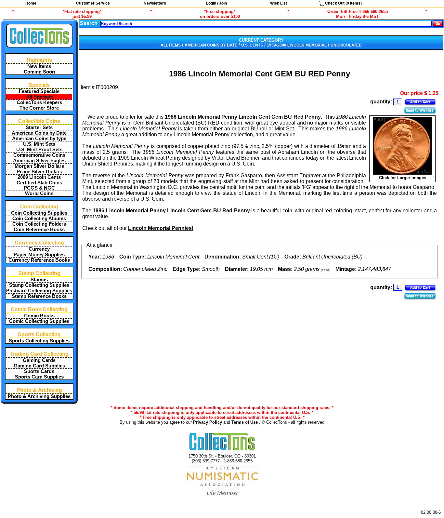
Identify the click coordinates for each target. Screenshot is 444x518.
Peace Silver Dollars (39, 171)
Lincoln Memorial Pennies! (160, 228)
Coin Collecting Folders (39, 224)
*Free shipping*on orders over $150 (220, 14)
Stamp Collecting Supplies (39, 285)
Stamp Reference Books (39, 296)
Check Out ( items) (343, 3)
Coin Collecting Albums (39, 218)
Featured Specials (39, 91)
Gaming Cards (39, 360)
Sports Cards (39, 371)
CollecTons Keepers (39, 102)
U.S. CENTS (252, 45)
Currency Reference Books (39, 260)
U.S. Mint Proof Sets (39, 149)
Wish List (278, 3)
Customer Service (93, 3)
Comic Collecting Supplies (39, 321)
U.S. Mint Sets (39, 144)
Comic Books (39, 315)
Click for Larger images (402, 177)
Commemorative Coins (39, 155)
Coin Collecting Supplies (39, 213)
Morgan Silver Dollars (39, 166)
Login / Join (216, 3)
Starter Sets (39, 127)
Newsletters (155, 3)
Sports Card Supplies (39, 376)
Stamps (39, 279)
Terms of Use (245, 422)
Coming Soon (39, 71)
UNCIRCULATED (346, 45)
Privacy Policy (208, 422)
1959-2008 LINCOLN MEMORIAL (297, 45)
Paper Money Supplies (39, 254)
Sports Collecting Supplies (39, 340)
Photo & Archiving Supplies (39, 396)
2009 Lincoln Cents (39, 177)
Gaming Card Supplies (39, 365)
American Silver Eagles (39, 160)
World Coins (39, 193)
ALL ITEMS (171, 45)
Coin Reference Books (39, 229)
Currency (39, 249)
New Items (39, 66)
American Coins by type (39, 138)
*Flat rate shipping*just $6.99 (82, 14)
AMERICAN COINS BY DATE (211, 45)
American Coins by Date (39, 133)
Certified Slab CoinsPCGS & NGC (39, 185)
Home (30, 3)
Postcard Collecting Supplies (39, 290)
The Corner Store (39, 108)
